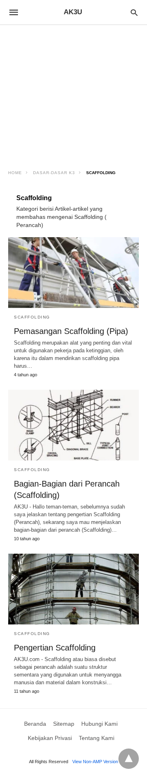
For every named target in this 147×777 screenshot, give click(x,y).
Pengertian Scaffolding (55, 647)
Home (15, 172)
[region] (73, 94)
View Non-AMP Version (95, 761)
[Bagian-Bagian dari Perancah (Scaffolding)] (73, 425)
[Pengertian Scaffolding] (73, 589)
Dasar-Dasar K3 (54, 172)
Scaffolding (32, 317)
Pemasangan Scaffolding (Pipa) (71, 331)
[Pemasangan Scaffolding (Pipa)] (73, 272)
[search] (134, 12)
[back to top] (128, 759)
